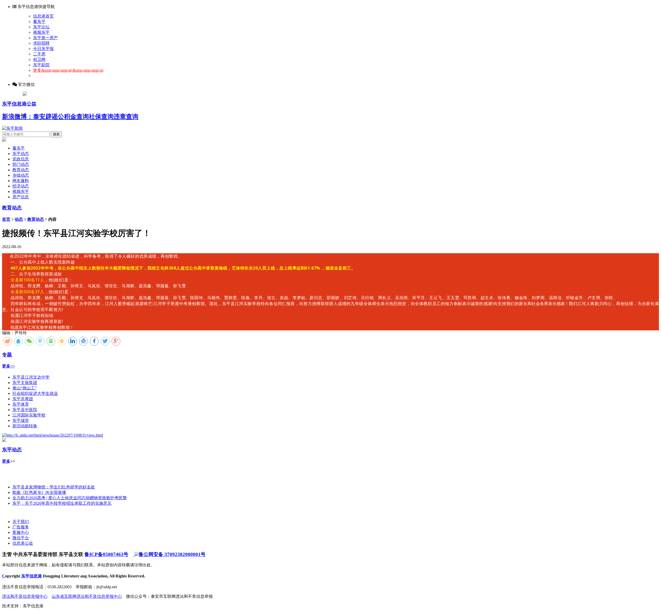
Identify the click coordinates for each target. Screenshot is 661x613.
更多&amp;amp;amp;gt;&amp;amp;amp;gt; (68, 70)
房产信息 (20, 197)
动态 (19, 219)
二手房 (39, 54)
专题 (7, 354)
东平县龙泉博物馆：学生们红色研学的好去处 (53, 487)
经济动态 (20, 186)
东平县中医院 (24, 409)
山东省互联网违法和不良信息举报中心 (87, 596)
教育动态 (20, 170)
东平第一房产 (45, 38)
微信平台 (20, 538)
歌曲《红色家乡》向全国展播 (39, 492)
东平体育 (20, 404)
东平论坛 (41, 27)
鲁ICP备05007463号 (106, 554)
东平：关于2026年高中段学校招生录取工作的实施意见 (62, 503)
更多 (6, 461)
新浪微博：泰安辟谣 (30, 116)
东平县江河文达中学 (31, 377)
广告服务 (20, 527)
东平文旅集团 (24, 382)
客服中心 (20, 532)
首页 (6, 219)
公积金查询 (73, 116)
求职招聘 (41, 43)
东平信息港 (31, 576)
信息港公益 (22, 543)
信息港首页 (43, 16)
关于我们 (20, 521)
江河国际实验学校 (28, 415)
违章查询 (126, 116)
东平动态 (20, 153)
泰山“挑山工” (24, 388)
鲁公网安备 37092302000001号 (172, 554)
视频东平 (41, 32)
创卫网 (39, 59)
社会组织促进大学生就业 (35, 393)
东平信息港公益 (19, 104)
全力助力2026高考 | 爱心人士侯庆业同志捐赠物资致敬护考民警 (69, 498)
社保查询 (101, 116)
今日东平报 (43, 48)
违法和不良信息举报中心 (25, 596)
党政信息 (20, 159)
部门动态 (20, 164)
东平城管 (20, 420)
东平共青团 (22, 399)
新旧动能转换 (24, 426)
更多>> (8, 366)
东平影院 (41, 65)
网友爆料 (20, 180)
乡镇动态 (20, 175)
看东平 (39, 21)
